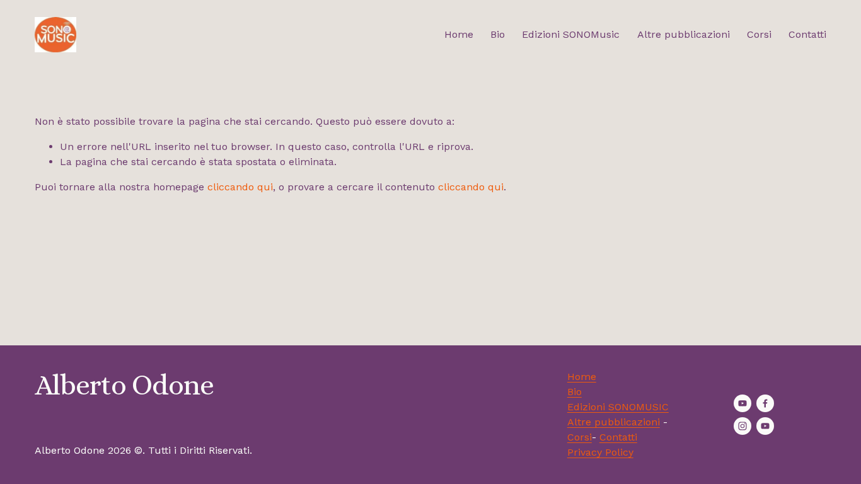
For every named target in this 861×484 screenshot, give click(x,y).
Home (458, 34)
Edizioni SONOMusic (571, 34)
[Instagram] (742, 426)
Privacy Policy (600, 452)
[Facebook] (765, 403)
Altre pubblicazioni (683, 34)
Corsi (759, 34)
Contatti (807, 34)
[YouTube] (742, 403)
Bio (497, 34)
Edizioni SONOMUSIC (618, 407)
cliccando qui (240, 187)
